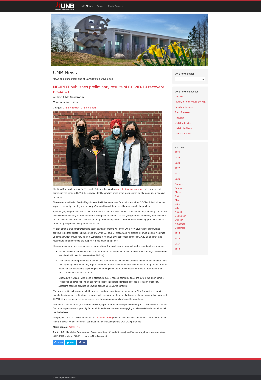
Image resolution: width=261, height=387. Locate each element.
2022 (177, 168)
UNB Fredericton (71, 108)
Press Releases (182, 112)
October (179, 220)
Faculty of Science (184, 107)
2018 (177, 238)
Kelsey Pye (74, 327)
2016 (177, 249)
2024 (177, 157)
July (177, 208)
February (179, 188)
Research (179, 118)
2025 (177, 152)
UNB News (86, 6)
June (177, 204)
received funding (105, 317)
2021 (177, 173)
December (180, 228)
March (178, 192)
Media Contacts (115, 6)
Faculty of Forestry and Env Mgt (190, 102)
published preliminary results (130, 189)
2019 (177, 233)
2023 (177, 163)
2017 (177, 244)
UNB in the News (183, 128)
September (180, 216)
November (180, 224)
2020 (177, 179)
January (179, 184)
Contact (100, 6)
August (178, 212)
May (177, 200)
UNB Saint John (89, 108)
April (177, 196)
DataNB (179, 96)
